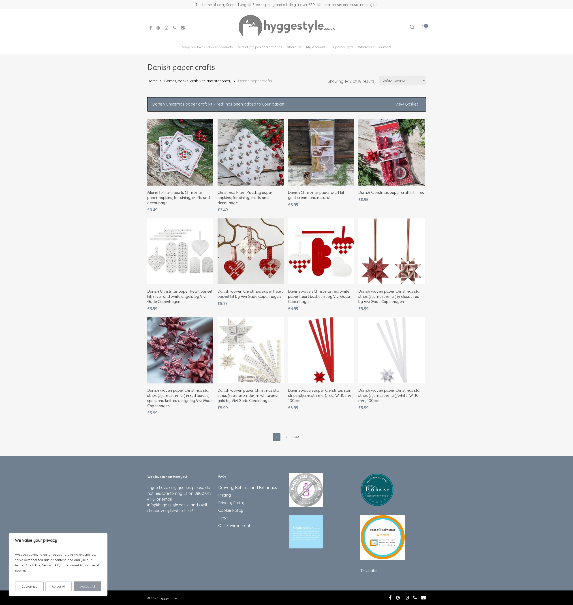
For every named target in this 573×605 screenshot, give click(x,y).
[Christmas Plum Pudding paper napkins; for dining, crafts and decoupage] (251, 152)
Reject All (58, 586)
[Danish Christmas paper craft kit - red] (391, 152)
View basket (406, 104)
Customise (29, 586)
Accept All (87, 586)
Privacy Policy (231, 502)
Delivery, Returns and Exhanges (247, 487)
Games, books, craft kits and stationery (197, 80)
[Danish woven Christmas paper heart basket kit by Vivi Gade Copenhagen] (251, 251)
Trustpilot (369, 570)
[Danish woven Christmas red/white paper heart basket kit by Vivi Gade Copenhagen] (321, 251)
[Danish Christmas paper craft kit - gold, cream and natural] (321, 152)
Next (296, 436)
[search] (412, 27)
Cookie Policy (230, 510)
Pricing (224, 495)
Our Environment (234, 525)
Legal (223, 517)
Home (152, 80)
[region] (58, 564)
